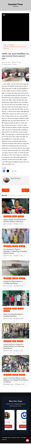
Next (24, 190)
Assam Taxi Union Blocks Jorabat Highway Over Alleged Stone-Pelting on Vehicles (15, 380)
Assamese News (7, 64)
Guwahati (15, 246)
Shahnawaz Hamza (9, 384)
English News (7, 216)
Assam (14, 216)
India (14, 341)
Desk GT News (7, 62)
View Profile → (6, 426)
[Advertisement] (15, 29)
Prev (6, 190)
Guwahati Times (15, 4)
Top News (14, 64)
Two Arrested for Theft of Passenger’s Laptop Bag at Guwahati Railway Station (15, 251)
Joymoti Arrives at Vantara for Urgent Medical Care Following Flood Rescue (13, 346)
